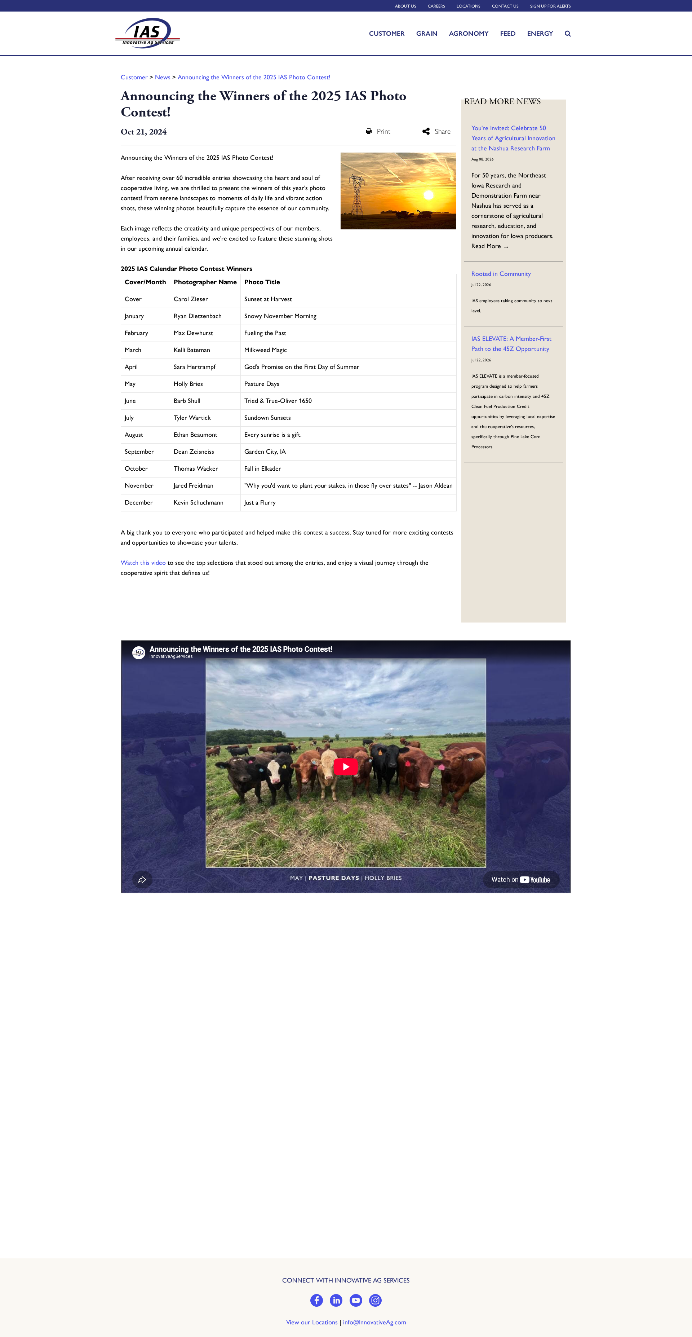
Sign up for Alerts (550, 6)
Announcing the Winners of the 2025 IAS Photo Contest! (254, 77)
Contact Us (505, 6)
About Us (405, 6)
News (162, 77)
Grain (427, 33)
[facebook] (316, 1301)
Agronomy (469, 33)
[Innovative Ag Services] (160, 33)
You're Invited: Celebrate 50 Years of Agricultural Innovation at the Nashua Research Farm (513, 138)
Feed (508, 33)
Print (383, 131)
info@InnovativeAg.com (374, 1322)
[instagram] (375, 1301)
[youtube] (356, 1301)
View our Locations (312, 1322)
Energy (540, 33)
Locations (468, 6)
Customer (387, 33)
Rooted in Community (501, 274)
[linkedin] (336, 1301)
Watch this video (143, 563)
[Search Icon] (568, 33)
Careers (436, 6)
